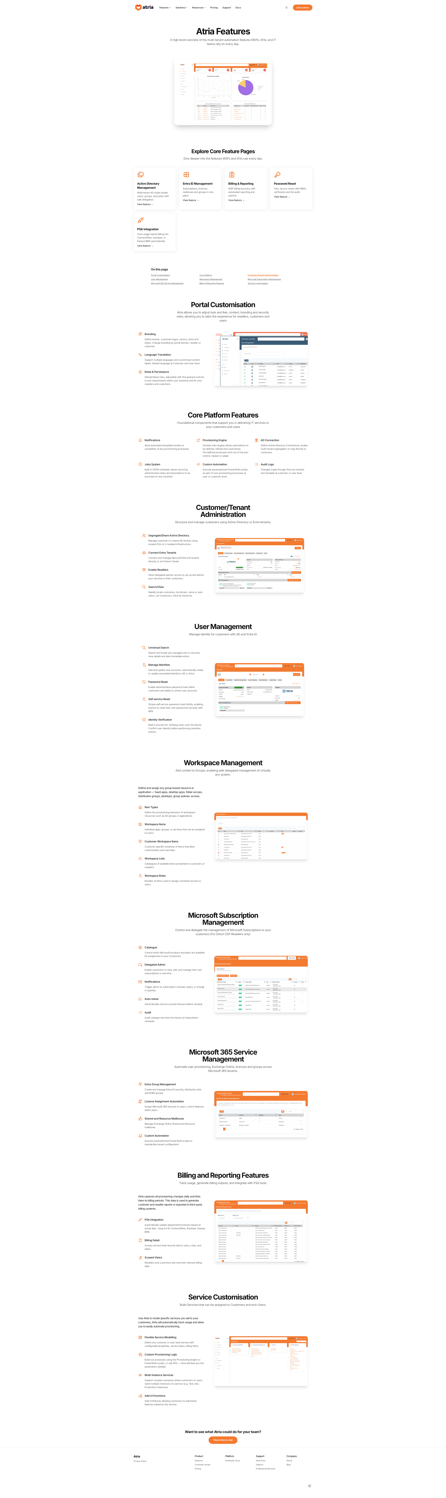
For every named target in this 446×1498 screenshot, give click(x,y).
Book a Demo (303, 7)
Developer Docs (232, 1460)
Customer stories (202, 1464)
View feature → (145, 204)
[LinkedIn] (309, 1486)
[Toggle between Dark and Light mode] (286, 7)
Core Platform (205, 275)
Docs (238, 7)
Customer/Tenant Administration (263, 275)
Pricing (214, 7)
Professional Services (265, 1468)
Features (164, 7)
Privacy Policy (140, 1461)
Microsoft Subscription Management (264, 279)
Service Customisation (258, 283)
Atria (137, 1456)
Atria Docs (260, 1460)
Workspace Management (210, 279)
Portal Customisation (160, 275)
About (289, 1460)
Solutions (180, 7)
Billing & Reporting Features (211, 283)
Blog (289, 1464)
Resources (197, 7)
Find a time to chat (223, 1440)
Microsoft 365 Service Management (167, 283)
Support (227, 7)
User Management (159, 279)
